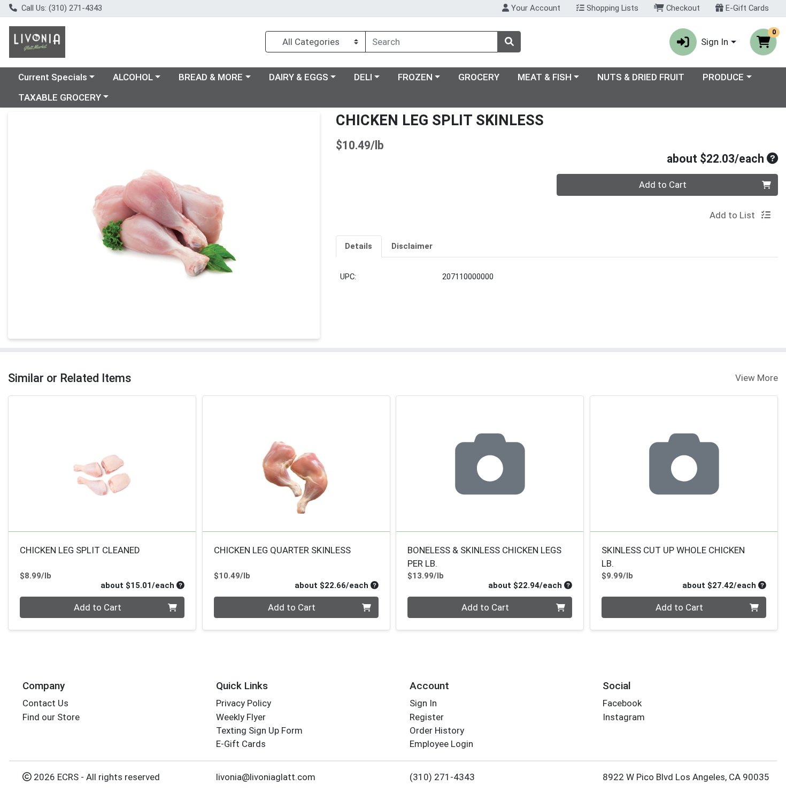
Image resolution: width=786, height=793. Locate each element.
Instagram (624, 717)
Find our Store (51, 717)
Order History (437, 730)
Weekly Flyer (241, 717)
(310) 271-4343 (442, 777)
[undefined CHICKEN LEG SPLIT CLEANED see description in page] (102, 464)
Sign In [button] (714, 41)
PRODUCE (723, 77)
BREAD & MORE (211, 77)
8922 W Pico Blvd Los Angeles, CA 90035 (686, 777)
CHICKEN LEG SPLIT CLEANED (80, 550)
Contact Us (45, 703)
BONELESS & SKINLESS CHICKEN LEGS (484, 557)
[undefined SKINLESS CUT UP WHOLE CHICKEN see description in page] (684, 464)
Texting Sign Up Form (259, 730)
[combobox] (431, 41)
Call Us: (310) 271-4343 (60, 8)
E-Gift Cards (746, 8)
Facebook (622, 703)
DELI (363, 77)
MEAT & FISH (545, 77)
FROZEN (415, 77)
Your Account (534, 8)
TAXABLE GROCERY (59, 97)
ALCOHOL (133, 77)
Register (427, 717)
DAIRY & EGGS (298, 77)
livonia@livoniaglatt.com (265, 777)
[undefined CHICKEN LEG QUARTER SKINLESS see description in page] (296, 464)
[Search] (509, 41)
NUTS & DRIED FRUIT (640, 77)
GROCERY (478, 77)
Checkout (682, 8)
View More (756, 377)
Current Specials (52, 77)
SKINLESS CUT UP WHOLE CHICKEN (673, 557)
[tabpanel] (557, 281)
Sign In (423, 703)
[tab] (359, 246)
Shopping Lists (611, 8)
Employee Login (441, 743)
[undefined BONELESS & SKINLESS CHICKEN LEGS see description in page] (490, 464)
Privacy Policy (243, 703)
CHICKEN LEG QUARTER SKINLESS (282, 550)
